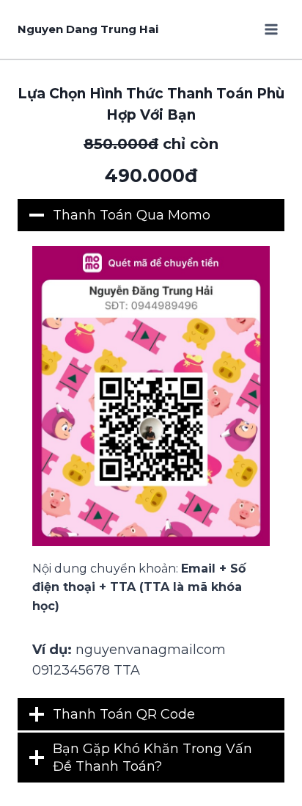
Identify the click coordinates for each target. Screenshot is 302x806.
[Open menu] (270, 29)
